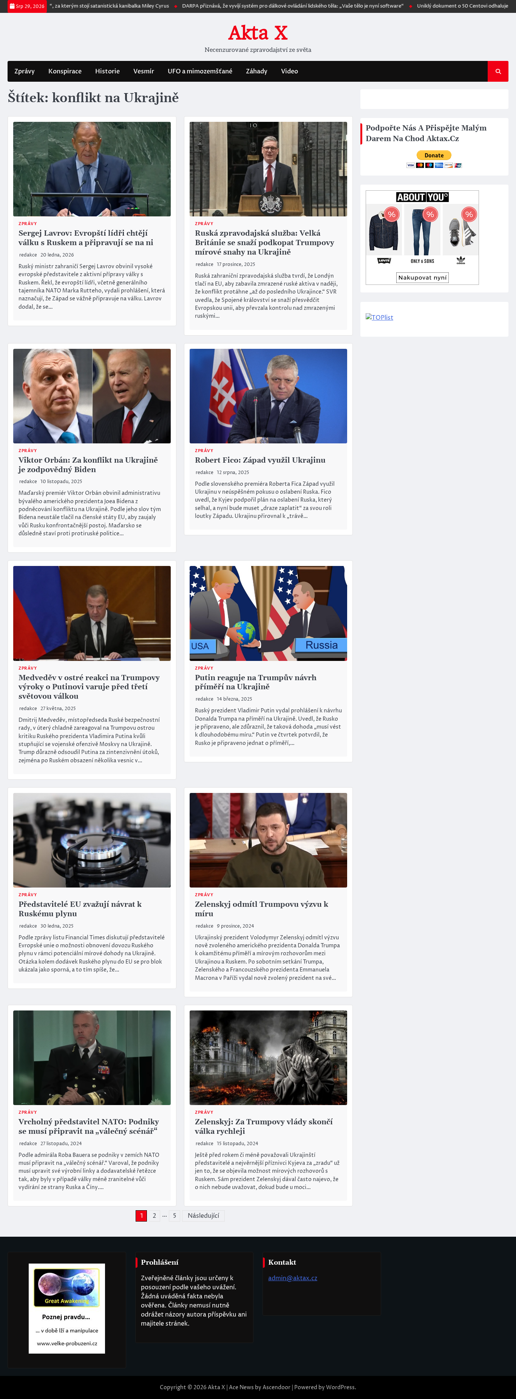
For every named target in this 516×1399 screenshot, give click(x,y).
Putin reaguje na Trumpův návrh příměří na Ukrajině (256, 682)
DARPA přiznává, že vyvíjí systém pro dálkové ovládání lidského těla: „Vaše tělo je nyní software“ (253, 6)
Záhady (256, 71)
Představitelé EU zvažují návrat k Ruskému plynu (80, 909)
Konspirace (65, 71)
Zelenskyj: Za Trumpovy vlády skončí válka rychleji (264, 1127)
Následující (203, 1216)
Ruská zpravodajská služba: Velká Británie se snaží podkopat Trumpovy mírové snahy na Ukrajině (264, 243)
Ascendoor (276, 1387)
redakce (28, 255)
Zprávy (24, 71)
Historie (107, 71)
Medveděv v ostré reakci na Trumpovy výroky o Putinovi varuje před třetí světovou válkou (89, 687)
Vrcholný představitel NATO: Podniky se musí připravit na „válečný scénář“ (89, 1127)
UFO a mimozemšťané (200, 71)
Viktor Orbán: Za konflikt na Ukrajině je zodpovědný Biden (88, 465)
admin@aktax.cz (292, 1278)
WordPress (340, 1387)
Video (289, 71)
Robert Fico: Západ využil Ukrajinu (260, 460)
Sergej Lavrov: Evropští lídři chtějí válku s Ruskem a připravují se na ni (86, 238)
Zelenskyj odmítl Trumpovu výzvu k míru (261, 909)
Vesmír (143, 71)
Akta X (258, 33)
